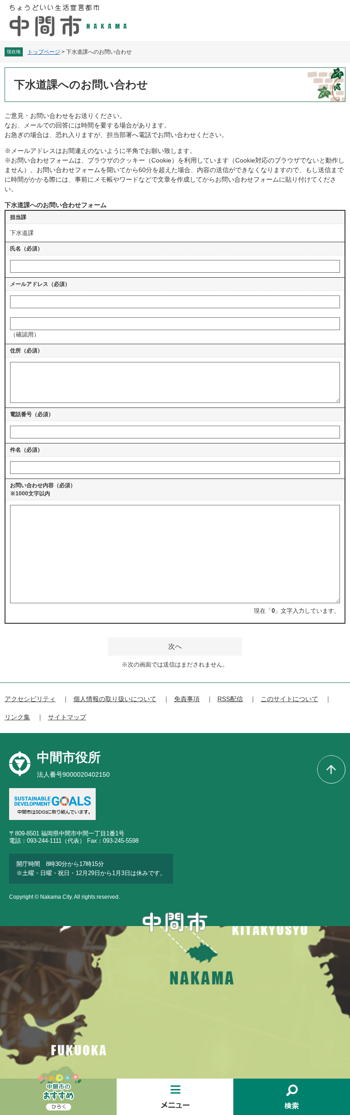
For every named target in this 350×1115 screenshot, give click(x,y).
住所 (26, 350)
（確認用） (25, 334)
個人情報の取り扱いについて (114, 699)
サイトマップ (67, 717)
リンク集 (17, 717)
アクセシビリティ (30, 699)
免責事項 (187, 699)
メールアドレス (40, 284)
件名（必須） (26, 450)
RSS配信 (230, 699)
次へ (175, 646)
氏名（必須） (26, 248)
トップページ (43, 52)
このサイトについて (289, 699)
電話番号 (32, 414)
